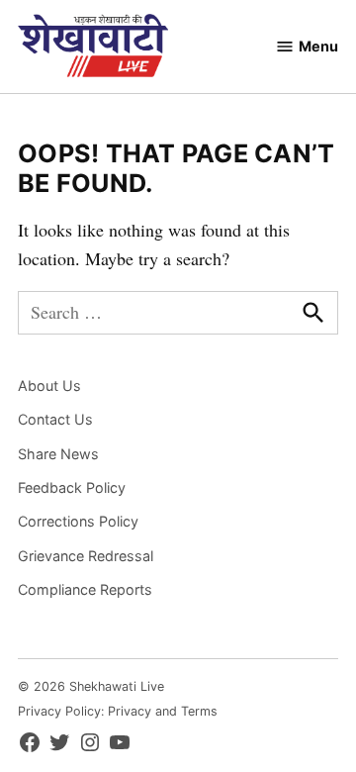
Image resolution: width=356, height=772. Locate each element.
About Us (49, 385)
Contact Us (55, 419)
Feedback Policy (72, 487)
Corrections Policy (78, 521)
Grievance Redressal (85, 555)
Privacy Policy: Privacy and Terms (118, 711)
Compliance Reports (85, 589)
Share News (58, 453)
